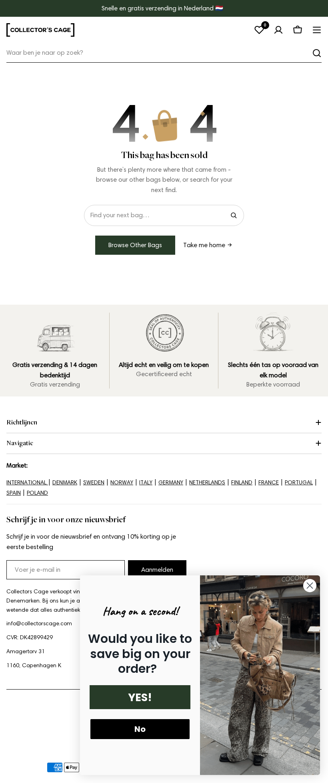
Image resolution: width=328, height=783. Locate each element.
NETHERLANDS (207, 482)
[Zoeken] (317, 53)
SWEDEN (93, 482)
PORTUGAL (299, 482)
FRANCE (268, 482)
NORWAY (121, 482)
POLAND (37, 493)
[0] (259, 30)
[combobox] (164, 53)
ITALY (145, 482)
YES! (140, 697)
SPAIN (13, 493)
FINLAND (241, 482)
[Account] (278, 30)
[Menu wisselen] (317, 30)
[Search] (233, 215)
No (140, 729)
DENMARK (64, 482)
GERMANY (170, 482)
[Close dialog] (310, 586)
